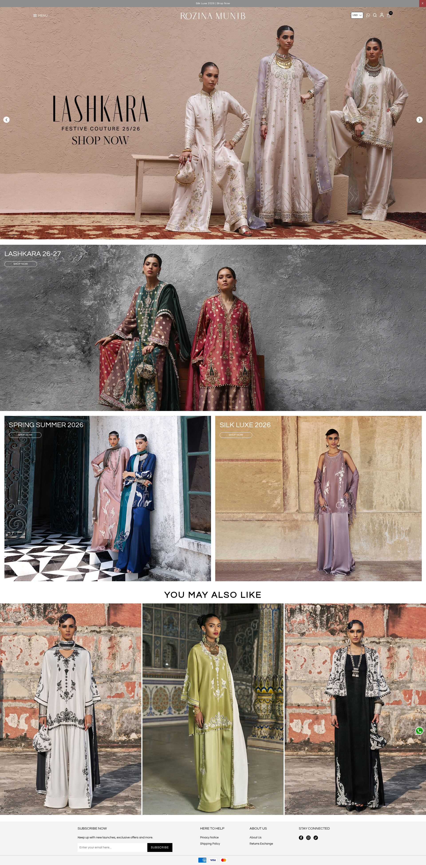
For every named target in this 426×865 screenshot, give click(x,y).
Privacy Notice (209, 837)
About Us (255, 837)
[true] (70, 709)
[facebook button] (301, 838)
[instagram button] (308, 838)
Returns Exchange (261, 843)
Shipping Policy (210, 843)
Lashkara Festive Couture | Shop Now (213, 3)
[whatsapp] (419, 730)
